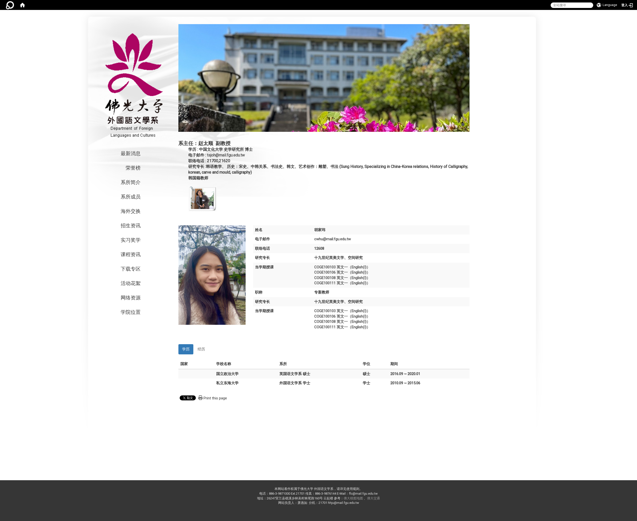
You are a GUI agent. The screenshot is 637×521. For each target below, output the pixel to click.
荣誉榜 (133, 168)
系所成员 (131, 197)
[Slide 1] (463, 124)
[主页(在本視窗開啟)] (133, 85)
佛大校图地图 (353, 498)
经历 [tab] (201, 349)
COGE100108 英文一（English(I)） (342, 278)
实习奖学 (131, 240)
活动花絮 (131, 283)
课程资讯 (131, 254)
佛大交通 (373, 498)
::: (502, 17)
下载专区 (131, 269)
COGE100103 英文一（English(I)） (342, 267)
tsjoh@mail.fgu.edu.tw (226, 155)
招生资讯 (131, 226)
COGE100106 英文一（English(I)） (342, 272)
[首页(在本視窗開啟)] (22, 5)
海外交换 (131, 211)
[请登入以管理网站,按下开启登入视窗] (10, 5)
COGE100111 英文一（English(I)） (342, 283)
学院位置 (131, 312)
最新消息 (131, 153)
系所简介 (131, 182)
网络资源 (131, 298)
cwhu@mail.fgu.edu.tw (332, 239)
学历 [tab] (186, 349)
